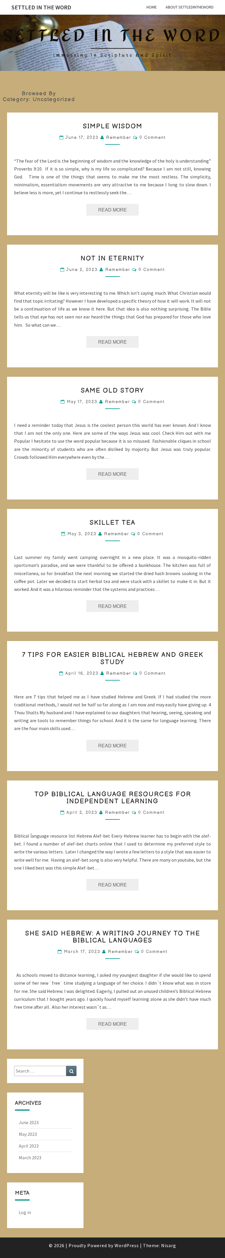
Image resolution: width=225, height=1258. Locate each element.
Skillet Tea (112, 523)
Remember (118, 137)
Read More (118, 209)
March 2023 (30, 1157)
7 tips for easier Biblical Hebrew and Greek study (112, 658)
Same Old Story (112, 391)
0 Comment (152, 137)
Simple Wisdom (112, 126)
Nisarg (168, 1245)
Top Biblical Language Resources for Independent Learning (112, 797)
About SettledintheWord (190, 7)
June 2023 (29, 1122)
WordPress (127, 1245)
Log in (25, 1212)
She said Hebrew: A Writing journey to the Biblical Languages (112, 937)
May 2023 (28, 1134)
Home (151, 7)
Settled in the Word (41, 7)
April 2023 (29, 1146)
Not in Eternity (112, 258)
